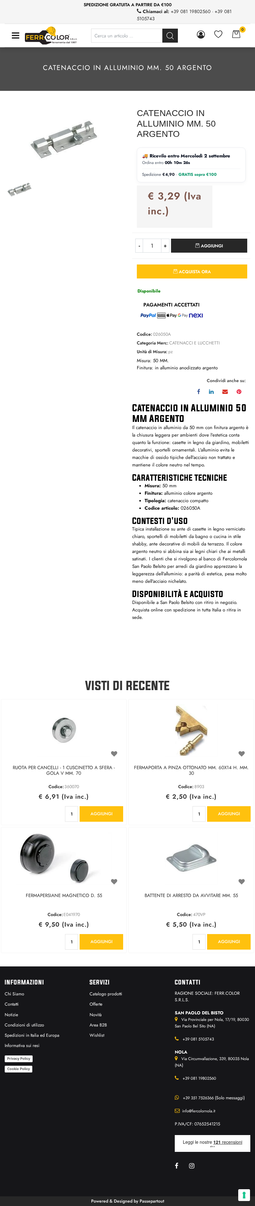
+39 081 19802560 (191, 11)
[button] (64, 139)
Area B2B (98, 1025)
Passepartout (152, 1201)
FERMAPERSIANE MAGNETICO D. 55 (64, 896)
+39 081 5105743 (198, 1039)
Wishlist (97, 1035)
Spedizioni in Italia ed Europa (32, 1035)
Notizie (11, 1015)
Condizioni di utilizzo (24, 1025)
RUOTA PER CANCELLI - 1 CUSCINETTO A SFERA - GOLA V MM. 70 (64, 771)
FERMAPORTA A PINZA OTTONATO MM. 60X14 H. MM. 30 (191, 771)
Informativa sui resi (22, 1045)
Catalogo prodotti (106, 994)
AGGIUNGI (101, 814)
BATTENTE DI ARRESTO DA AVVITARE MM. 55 (191, 896)
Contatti (12, 1004)
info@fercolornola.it (198, 1111)
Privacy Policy (18, 1058)
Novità (96, 1015)
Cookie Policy (18, 1069)
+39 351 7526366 (198, 1098)
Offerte (96, 1004)
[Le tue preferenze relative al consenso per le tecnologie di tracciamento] (244, 1195)
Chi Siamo (14, 994)
